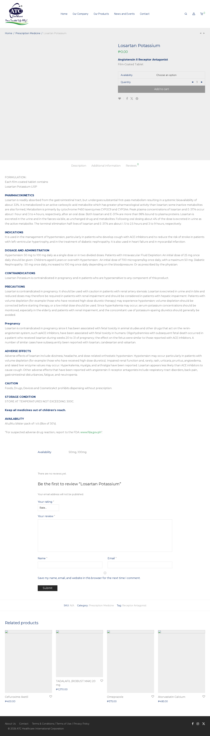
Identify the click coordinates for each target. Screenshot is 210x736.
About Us (10, 723)
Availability (127, 75)
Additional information (106, 165)
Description (78, 165)
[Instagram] (198, 723)
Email (112, 558)
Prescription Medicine (27, 33)
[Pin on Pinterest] (137, 98)
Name (42, 558)
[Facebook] (192, 723)
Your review (46, 516)
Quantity (126, 82)
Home (64, 13)
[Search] (186, 14)
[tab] (78, 166)
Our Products (101, 13)
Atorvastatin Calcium (171, 696)
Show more (24, 701)
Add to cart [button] (9, 701)
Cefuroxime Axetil (16, 696)
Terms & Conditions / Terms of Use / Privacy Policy (60, 723)
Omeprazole (115, 696)
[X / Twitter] (203, 723)
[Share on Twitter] (131, 98)
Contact (144, 13)
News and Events (124, 13)
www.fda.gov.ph (90, 432)
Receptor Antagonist (134, 605)
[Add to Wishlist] (121, 98)
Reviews (132, 165)
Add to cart (161, 89)
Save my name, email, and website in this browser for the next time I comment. (89, 578)
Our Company (80, 13)
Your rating (46, 501)
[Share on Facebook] (127, 98)
